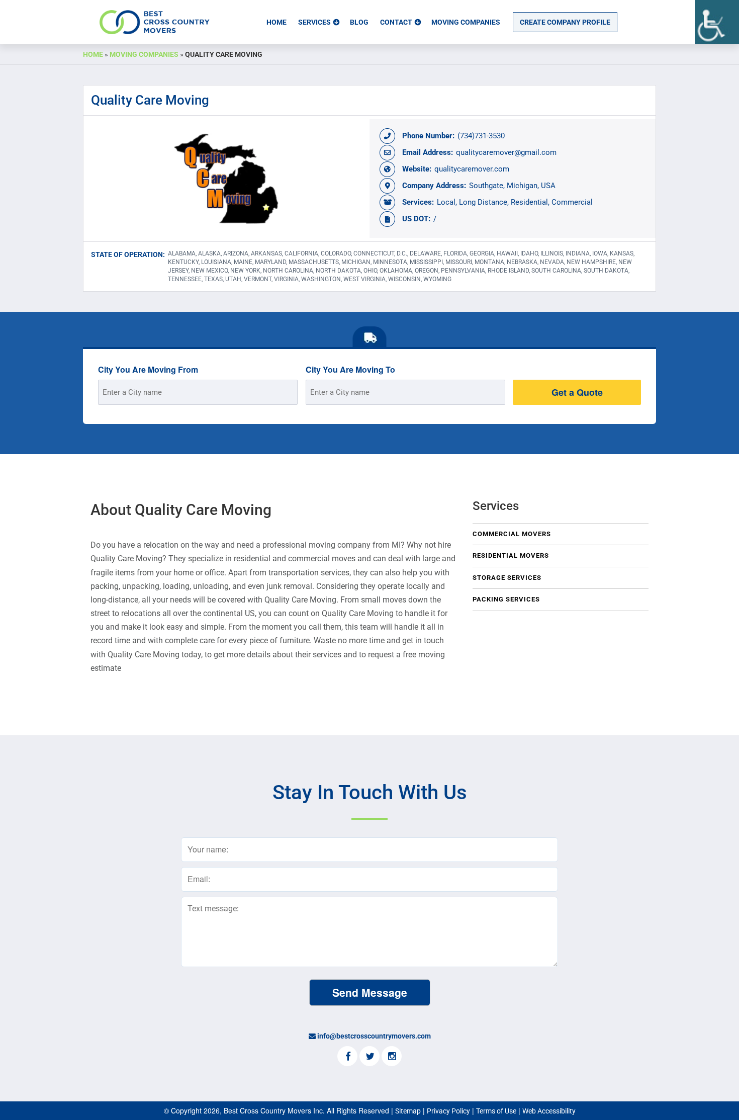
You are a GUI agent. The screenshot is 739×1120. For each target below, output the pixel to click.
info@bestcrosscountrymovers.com (374, 1036)
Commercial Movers (512, 534)
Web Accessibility (549, 1111)
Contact (396, 22)
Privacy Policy (448, 1111)
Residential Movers (511, 555)
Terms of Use (496, 1111)
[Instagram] (392, 1057)
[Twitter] (369, 1057)
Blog (359, 22)
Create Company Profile (565, 22)
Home (276, 22)
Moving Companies (465, 22)
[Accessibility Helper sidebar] (717, 22)
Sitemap (408, 1111)
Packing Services (506, 599)
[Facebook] (347, 1057)
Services (314, 22)
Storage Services (507, 577)
